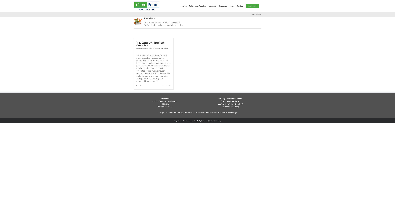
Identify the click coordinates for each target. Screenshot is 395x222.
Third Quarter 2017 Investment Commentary (150, 44)
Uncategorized (163, 48)
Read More (139, 86)
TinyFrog (218, 121)
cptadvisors (141, 48)
